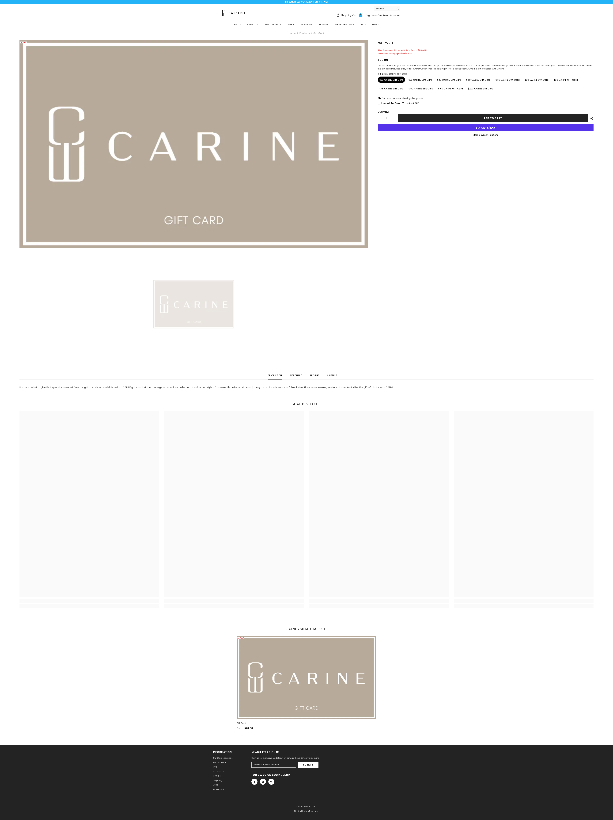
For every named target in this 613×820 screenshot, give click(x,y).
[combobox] (384, 8)
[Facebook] (254, 782)
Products (304, 33)
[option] (193, 144)
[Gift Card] (307, 677)
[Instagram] (263, 782)
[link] (89, 601)
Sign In (370, 15)
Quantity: (383, 111)
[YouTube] (271, 782)
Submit (308, 764)
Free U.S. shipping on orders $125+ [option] (306, 1)
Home (292, 33)
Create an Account (389, 15)
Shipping (332, 375)
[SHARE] (591, 118)
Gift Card (241, 723)
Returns (314, 375)
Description (275, 375)
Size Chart (296, 375)
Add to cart (493, 118)
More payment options (485, 135)
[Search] (387, 8)
